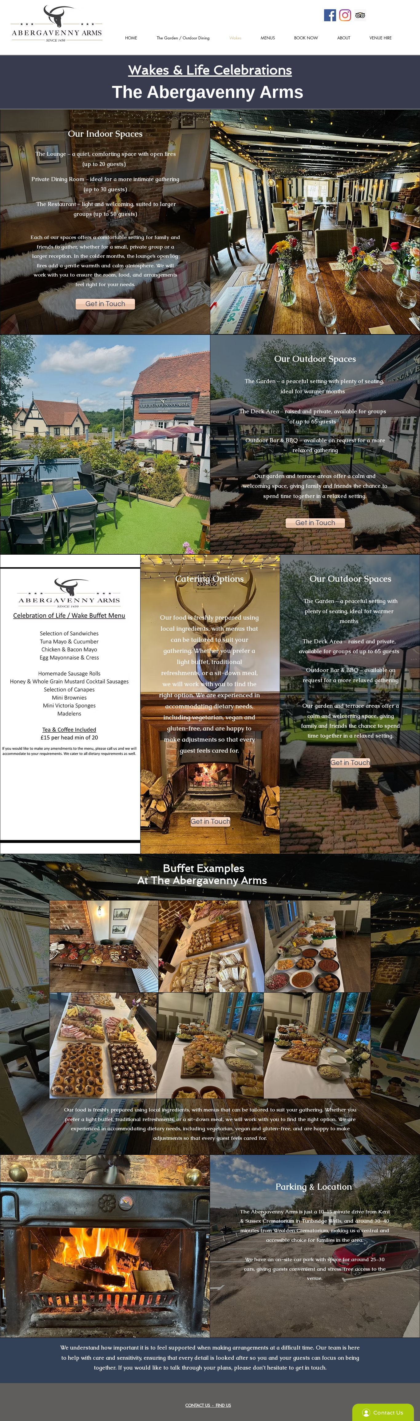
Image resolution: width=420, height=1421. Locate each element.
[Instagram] (345, 15)
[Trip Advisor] (360, 15)
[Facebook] (330, 15)
